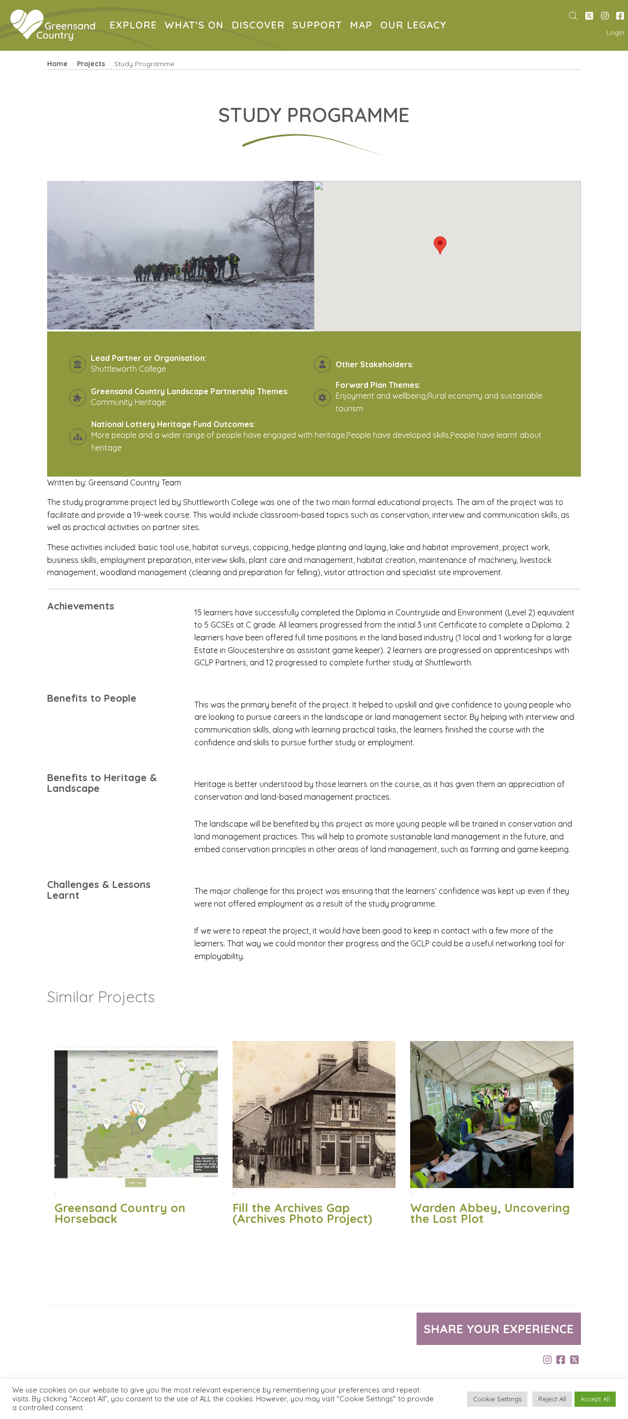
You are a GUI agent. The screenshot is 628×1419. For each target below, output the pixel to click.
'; (119, 1208)
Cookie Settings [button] (497, 1399)
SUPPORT (319, 26)
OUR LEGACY (415, 26)
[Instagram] (605, 16)
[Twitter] (589, 16)
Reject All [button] (552, 1399)
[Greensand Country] (52, 25)
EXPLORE (135, 26)
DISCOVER (260, 26)
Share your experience (499, 1328)
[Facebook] (620, 16)
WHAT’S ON (196, 26)
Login (615, 32)
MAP (363, 26)
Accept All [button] (595, 1399)
